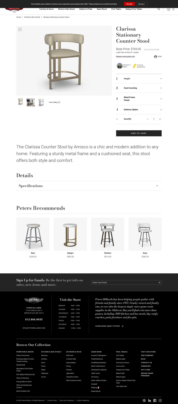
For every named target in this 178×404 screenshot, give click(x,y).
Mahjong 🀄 (95, 387)
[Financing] (139, 66)
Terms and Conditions (66, 400)
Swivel (43, 377)
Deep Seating (70, 362)
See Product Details (151, 49)
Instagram (160, 400)
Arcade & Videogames (98, 355)
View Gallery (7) (54, 102)
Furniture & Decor (46, 9)
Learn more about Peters (107, 326)
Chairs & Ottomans (22, 378)
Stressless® (20, 365)
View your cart (172, 9)
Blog (143, 359)
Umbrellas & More (72, 377)
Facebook (154, 400)
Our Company (147, 355)
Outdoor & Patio (85, 9)
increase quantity (160, 119)
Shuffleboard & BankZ (98, 362)
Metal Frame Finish (125, 98)
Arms (43, 362)
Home (18, 17)
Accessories (120, 366)
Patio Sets (69, 355)
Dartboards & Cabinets (99, 370)
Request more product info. (125, 56)
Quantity (127, 119)
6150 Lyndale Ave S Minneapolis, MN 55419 (34, 310)
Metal (43, 370)
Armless (44, 359)
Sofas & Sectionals (22, 355)
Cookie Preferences (83, 400)
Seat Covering (126, 88)
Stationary (44, 373)
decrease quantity (147, 119)
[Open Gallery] (64, 60)
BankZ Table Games (98, 366)
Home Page (14, 9)
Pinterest (144, 400)
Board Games (96, 391)
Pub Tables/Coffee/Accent (25, 374)
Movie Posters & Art (23, 391)
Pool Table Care (121, 386)
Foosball (94, 384)
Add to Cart (139, 133)
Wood (43, 366)
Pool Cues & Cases (122, 362)
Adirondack (70, 373)
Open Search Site (159, 9)
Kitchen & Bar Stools (66, 9)
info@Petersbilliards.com (34, 328)
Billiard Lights (120, 359)
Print (160, 56)
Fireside (69, 370)
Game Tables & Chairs (98, 380)
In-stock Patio (71, 359)
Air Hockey (95, 377)
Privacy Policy (52, 400)
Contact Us (146, 362)
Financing (146, 366)
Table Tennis (95, 373)
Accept (129, 4)
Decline (141, 4)
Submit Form (159, 282)
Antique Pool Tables (134, 9)
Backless (44, 355)
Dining (68, 366)
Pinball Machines (97, 359)
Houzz (149, 400)
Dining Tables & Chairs (24, 382)
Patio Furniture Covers (73, 380)
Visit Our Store (148, 352)
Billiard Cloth (120, 373)
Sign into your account (168, 9)
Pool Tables (116, 9)
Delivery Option (127, 109)
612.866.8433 (34, 319)
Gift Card (145, 370)
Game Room (102, 9)
